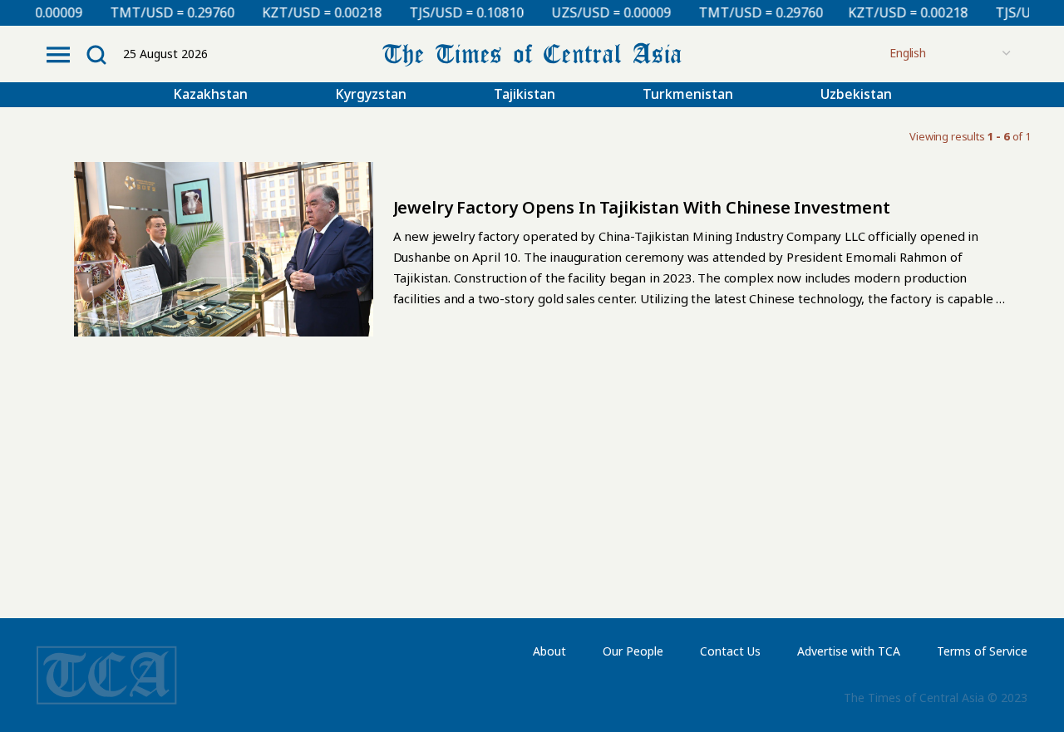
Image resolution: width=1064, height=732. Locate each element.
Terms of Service (982, 651)
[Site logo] (532, 53)
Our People (633, 651)
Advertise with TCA (848, 651)
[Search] (96, 54)
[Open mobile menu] (58, 54)
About (549, 651)
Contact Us (730, 651)
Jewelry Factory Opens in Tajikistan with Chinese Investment (641, 207)
